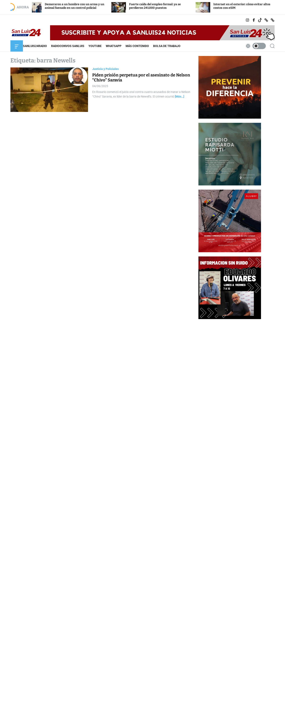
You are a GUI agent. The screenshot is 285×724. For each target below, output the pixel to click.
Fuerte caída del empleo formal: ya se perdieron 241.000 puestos (135, 6)
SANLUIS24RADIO (35, 46)
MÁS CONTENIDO (137, 46)
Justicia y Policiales (105, 68)
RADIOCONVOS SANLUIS (67, 46)
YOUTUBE (95, 46)
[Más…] (179, 96)
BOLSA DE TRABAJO (166, 46)
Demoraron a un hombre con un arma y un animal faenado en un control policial (55, 6)
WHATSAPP (113, 46)
